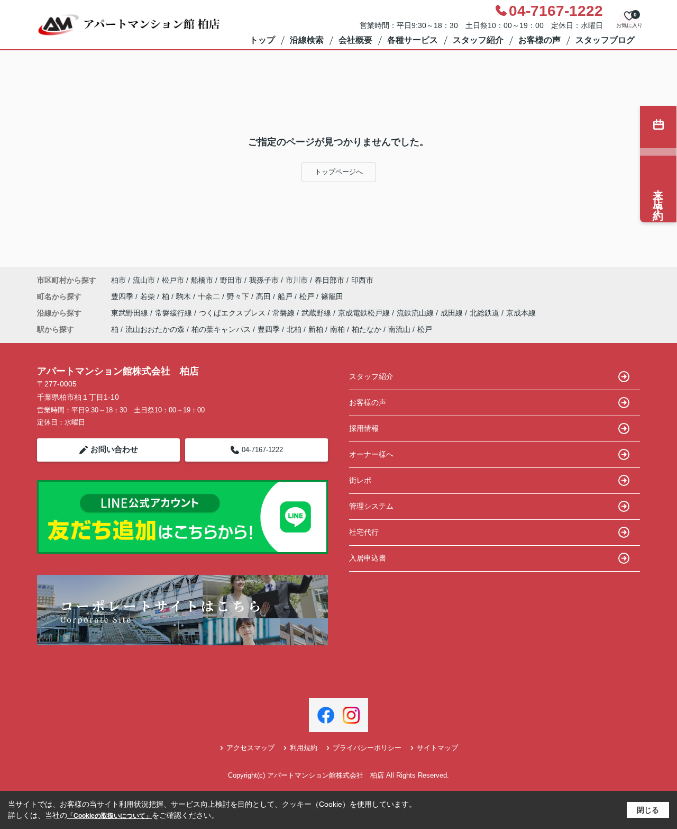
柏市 (118, 280)
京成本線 (521, 313)
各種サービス (412, 39)
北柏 (294, 329)
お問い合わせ (114, 449)
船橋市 (202, 280)
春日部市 (329, 280)
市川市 (297, 280)
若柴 (148, 296)
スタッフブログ (605, 39)
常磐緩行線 (174, 313)
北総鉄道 (485, 313)
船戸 (286, 296)
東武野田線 (130, 313)
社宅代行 (364, 532)
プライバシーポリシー (367, 748)
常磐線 (284, 313)
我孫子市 (264, 280)
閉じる (648, 810)
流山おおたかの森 (155, 329)
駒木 (184, 296)
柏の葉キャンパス (221, 329)
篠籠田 (332, 296)
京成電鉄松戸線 (365, 313)
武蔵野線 (317, 313)
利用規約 (303, 748)
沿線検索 (307, 39)
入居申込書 (367, 558)
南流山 (399, 329)
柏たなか (366, 329)
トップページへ (339, 172)
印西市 (362, 280)
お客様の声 (539, 39)
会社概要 (355, 39)
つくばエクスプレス (233, 313)
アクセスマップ (250, 748)
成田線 (453, 313)
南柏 (337, 329)
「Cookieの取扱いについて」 (109, 815)
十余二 (210, 296)
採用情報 (364, 428)
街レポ (360, 480)
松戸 (307, 296)
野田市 (231, 280)
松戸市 (173, 280)
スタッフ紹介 (478, 39)
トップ (262, 39)
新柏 (315, 329)
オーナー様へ (371, 454)
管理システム (371, 506)
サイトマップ (437, 748)
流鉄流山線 (416, 313)
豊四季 (123, 296)
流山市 (144, 280)
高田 (264, 296)
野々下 (239, 296)
